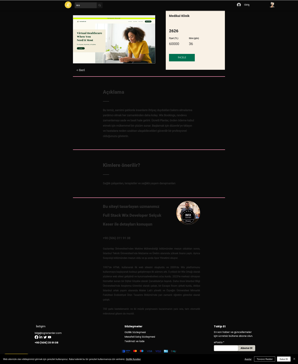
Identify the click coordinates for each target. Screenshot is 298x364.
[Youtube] (49, 337)
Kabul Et (284, 359)
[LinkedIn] (41, 337)
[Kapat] (294, 359)
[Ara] (100, 5)
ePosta (218, 342)
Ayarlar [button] (248, 359)
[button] (272, 5)
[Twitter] (45, 337)
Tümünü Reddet (265, 359)
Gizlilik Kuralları (133, 359)
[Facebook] (36, 337)
